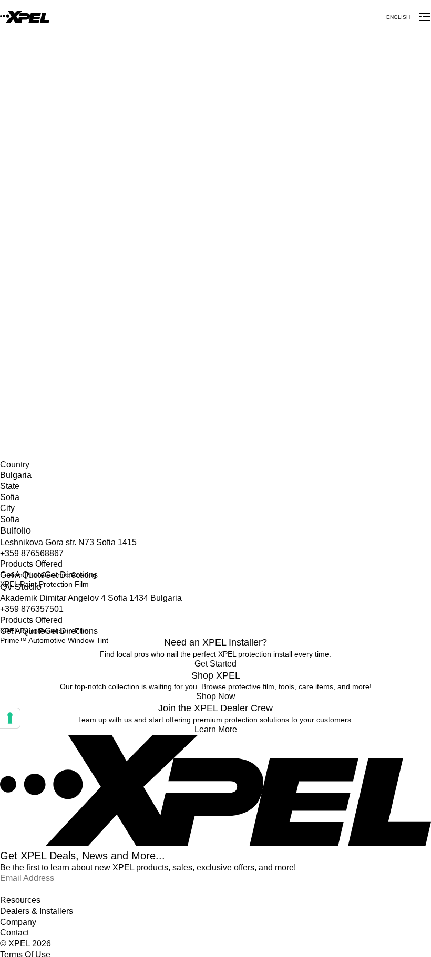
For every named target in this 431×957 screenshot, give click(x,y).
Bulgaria (13, 399)
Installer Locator (27, 388)
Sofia (8, 410)
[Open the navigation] (424, 17)
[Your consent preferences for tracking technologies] (10, 718)
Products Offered (31, 563)
